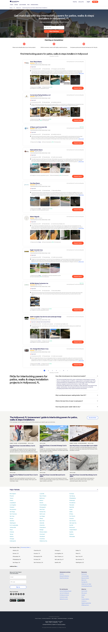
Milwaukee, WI (16, 556)
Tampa (11, 534)
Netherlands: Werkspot (62, 618)
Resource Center (85, 578)
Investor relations (85, 599)
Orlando (12, 532)
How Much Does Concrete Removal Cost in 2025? (52, 475)
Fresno (11, 500)
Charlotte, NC (37, 550)
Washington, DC (80, 562)
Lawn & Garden (22, 4)
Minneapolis (43, 507)
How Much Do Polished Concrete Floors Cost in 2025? (24, 475)
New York (42, 520)
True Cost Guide (85, 576)
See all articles (92, 417)
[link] (54, 63)
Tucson (11, 498)
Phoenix (12, 496)
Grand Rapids (43, 505)
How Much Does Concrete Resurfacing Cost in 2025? (83, 475)
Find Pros (62, 574)
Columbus (42, 538)
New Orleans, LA (59, 556)
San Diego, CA (16, 562)
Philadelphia (72, 498)
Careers (83, 595)
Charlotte (42, 525)
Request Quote (78, 88)
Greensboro (43, 527)
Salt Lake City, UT (59, 559)
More (28, 4)
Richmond (72, 527)
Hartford (12, 520)
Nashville (71, 507)
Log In (88, 1)
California (50, 622)
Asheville (42, 523)
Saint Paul (42, 509)
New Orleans (43, 496)
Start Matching (54, 31)
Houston (71, 518)
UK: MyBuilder (70, 618)
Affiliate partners (85, 605)
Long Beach (13, 502)
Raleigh (41, 529)
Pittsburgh (72, 500)
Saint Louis (42, 514)
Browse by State (25, 547)
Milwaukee (72, 536)
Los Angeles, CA (59, 553)
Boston (41, 500)
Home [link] (11, 7)
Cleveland (42, 536)
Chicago (12, 538)
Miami (11, 529)
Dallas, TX (78, 550)
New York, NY (79, 556)
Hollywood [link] (18, 7)
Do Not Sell (55, 622)
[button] (35, 80)
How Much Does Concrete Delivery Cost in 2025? (22, 446)
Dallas (70, 511)
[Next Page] (67, 370)
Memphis (71, 505)
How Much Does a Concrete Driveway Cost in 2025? (53, 446)
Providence (72, 502)
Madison (71, 534)
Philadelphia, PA (17, 559)
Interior (11, 4)
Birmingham (13, 493)
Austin (71, 509)
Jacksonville (13, 527)
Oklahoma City (43, 541)
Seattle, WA (58, 562)
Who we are (84, 593)
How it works (84, 591)
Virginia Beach (73, 529)
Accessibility (60, 622)
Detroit (41, 502)
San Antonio (72, 520)
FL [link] (14, 7)
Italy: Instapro (54, 618)
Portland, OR (37, 559)
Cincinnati (42, 534)
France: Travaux (38, 618)
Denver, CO (16, 553)
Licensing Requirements (87, 586)
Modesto (12, 507)
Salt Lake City (72, 523)
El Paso (71, 514)
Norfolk (71, 525)
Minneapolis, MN (38, 556)
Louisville (42, 493)
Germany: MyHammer (46, 618)
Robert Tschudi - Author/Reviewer (18, 443)
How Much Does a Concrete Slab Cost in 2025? (84, 445)
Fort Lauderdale (14, 525)
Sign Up (95, 1)
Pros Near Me (84, 582)
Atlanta (11, 536)
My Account (84, 574)
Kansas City (42, 511)
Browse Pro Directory (64, 576)
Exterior (16, 4)
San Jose (12, 516)
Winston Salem (43, 532)
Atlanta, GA (15, 550)
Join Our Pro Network (64, 593)
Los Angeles (13, 505)
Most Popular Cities (15, 547)
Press (83, 597)
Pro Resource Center (64, 595)
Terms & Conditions (61, 624)
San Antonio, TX (80, 559)
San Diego (12, 511)
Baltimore (42, 498)
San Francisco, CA (38, 562)
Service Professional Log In (65, 591)
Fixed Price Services (64, 578)
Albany (41, 518)
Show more (81, 73)
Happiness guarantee (86, 603)
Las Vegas (42, 516)
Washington (13, 523)
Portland (71, 493)
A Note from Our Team (86, 584)
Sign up (18, 587)
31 (63, 370)
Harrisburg (72, 496)
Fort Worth (72, 516)
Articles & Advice (34, 4)
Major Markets (15, 490)
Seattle (71, 532)
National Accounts (64, 599)
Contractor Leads (64, 597)
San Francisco (13, 514)
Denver (12, 518)
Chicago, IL (57, 550)
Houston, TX (37, 553)
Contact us (84, 601)
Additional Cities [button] (13, 566)
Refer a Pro (84, 580)
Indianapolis (13, 541)
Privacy (46, 622)
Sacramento (13, 509)
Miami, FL (78, 553)
